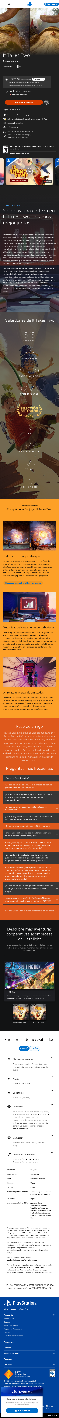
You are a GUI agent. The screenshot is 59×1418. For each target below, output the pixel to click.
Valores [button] (7, 1347)
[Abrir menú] (3, 4)
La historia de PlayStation (13, 1336)
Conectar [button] (8, 1364)
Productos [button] (8, 1342)
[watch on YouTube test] (47, 181)
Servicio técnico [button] (11, 1353)
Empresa (7, 1332)
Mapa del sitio (49, 1407)
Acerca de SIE (9, 1318)
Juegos (13, 1309)
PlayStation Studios (11, 1325)
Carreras (7, 1322)
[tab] (24, 1048)
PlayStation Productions (13, 1329)
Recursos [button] (8, 1359)
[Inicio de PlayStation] (29, 4)
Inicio (6, 1309)
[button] (56, 11)
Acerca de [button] (8, 1315)
